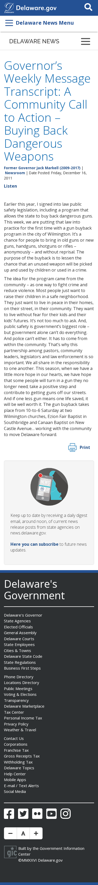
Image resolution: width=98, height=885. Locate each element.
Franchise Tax (16, 750)
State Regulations (20, 662)
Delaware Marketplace (24, 706)
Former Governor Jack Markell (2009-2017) (42, 167)
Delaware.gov (50, 860)
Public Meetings (18, 688)
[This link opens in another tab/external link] (9, 7)
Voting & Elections (20, 694)
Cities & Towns (17, 650)
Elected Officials (18, 626)
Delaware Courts (19, 638)
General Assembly (20, 632)
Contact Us (14, 738)
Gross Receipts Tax (22, 756)
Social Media (15, 791)
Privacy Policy (16, 724)
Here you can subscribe (34, 544)
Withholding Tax (18, 762)
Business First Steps (22, 668)
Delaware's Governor (23, 615)
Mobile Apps (15, 779)
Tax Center (14, 712)
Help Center (15, 773)
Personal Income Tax (23, 717)
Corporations (15, 744)
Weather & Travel (20, 729)
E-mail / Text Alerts (21, 785)
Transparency (16, 700)
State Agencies (17, 620)
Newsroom (15, 172)
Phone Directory (18, 676)
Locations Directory (21, 682)
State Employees (19, 644)
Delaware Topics (19, 767)
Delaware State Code (23, 656)
